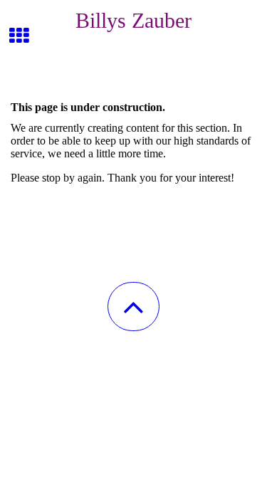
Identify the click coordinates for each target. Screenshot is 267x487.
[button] (133, 306)
